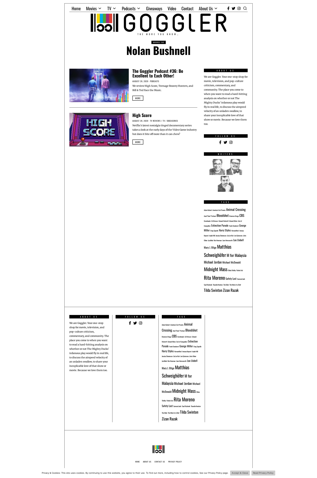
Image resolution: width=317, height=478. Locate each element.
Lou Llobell (238, 240)
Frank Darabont (234, 225)
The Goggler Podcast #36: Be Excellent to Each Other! (157, 73)
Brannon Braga (234, 216)
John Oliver (192, 356)
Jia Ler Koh (230, 235)
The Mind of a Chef (235, 284)
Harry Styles (225, 230)
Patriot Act (239, 270)
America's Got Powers (219, 210)
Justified (210, 240)
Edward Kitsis (233, 221)
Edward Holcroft (224, 221)
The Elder (226, 284)
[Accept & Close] (313, 473)
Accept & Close (240, 473)
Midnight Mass (215, 269)
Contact (187, 8)
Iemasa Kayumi (186, 351)
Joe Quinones (238, 235)
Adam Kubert (208, 210)
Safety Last (231, 279)
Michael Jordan (213, 262)
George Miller (186, 346)
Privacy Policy (175, 461)
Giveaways (154, 8)
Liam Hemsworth (227, 240)
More (138, 98)
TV (109, 8)
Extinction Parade (219, 225)
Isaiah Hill (212, 235)
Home (76, 8)
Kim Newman (218, 240)
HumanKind (235, 230)
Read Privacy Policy (263, 473)
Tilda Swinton (213, 290)
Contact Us (160, 461)
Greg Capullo (214, 230)
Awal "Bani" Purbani (210, 216)
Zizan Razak (231, 290)
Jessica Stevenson (221, 235)
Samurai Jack (241, 279)
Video (172, 8)
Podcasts (129, 8)
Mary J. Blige (210, 247)
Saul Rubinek (208, 284)
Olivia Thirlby (232, 270)
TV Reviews (155, 120)
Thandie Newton (218, 284)
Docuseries (172, 120)
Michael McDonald (231, 262)
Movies (91, 8)
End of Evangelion (181, 341)
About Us (206, 8)
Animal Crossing (236, 209)
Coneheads (207, 221)
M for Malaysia (236, 255)
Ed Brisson (214, 221)
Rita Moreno (214, 277)
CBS (241, 215)
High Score (142, 115)
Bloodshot (223, 215)
